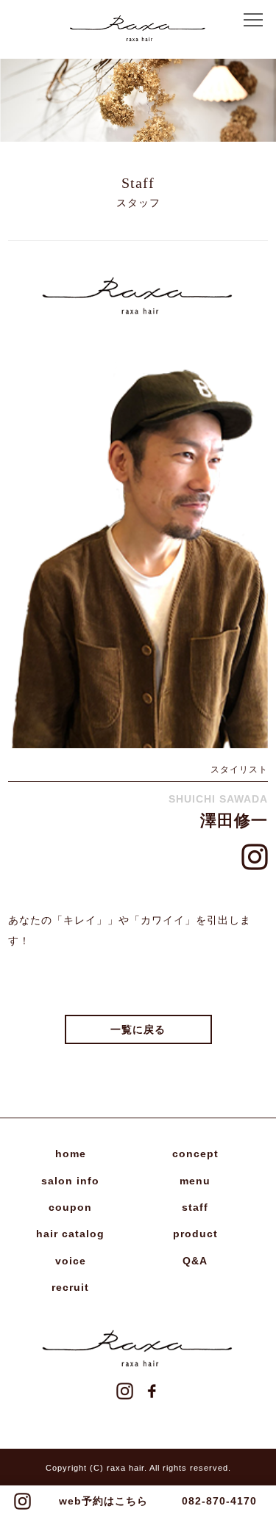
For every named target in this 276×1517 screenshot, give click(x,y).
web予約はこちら (103, 1501)
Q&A (195, 1261)
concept (195, 1153)
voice (70, 1261)
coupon (70, 1207)
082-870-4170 (219, 1501)
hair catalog (70, 1233)
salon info (70, 1181)
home (70, 1153)
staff (195, 1207)
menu (195, 1181)
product (195, 1233)
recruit (70, 1287)
